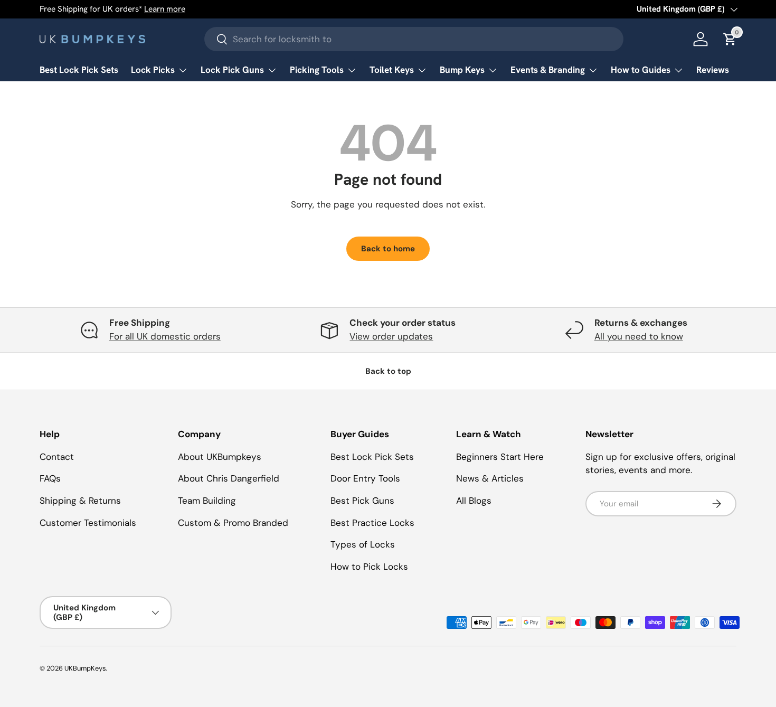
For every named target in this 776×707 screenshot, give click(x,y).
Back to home (388, 248)
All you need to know (638, 336)
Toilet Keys (392, 70)
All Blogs (473, 500)
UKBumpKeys (85, 668)
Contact (57, 457)
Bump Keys (462, 70)
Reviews (712, 70)
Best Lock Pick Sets (79, 70)
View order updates (391, 336)
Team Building (207, 500)
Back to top (388, 371)
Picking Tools (317, 70)
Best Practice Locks (372, 523)
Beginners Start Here (500, 457)
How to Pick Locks (369, 566)
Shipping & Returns (80, 500)
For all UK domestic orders (165, 336)
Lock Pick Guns (232, 70)
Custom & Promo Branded (233, 523)
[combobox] (414, 39)
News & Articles (490, 478)
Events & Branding (547, 70)
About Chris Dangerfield (228, 478)
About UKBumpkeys (219, 457)
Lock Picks (153, 70)
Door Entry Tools (365, 478)
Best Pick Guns (362, 500)
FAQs (50, 478)
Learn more (164, 9)
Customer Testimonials (88, 523)
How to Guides (640, 70)
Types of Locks (362, 544)
